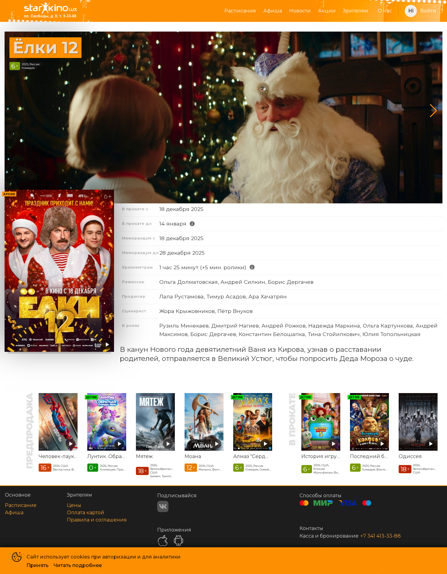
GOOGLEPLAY (178, 540)
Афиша (272, 11)
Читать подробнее (78, 565)
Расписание (240, 11)
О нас (385, 11)
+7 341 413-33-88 (380, 536)
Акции (327, 11)
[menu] (248, 10)
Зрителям (355, 11)
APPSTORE (162, 540)
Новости (300, 11)
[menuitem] (240, 10)
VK (162, 506)
